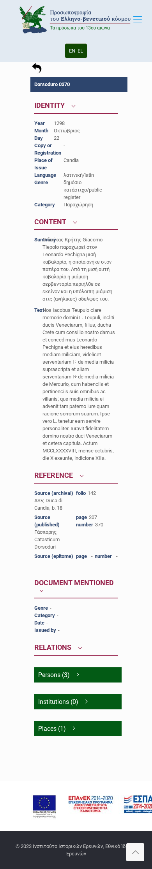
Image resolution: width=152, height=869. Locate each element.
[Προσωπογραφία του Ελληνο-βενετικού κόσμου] (76, 19)
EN (72, 51)
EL (80, 51)
